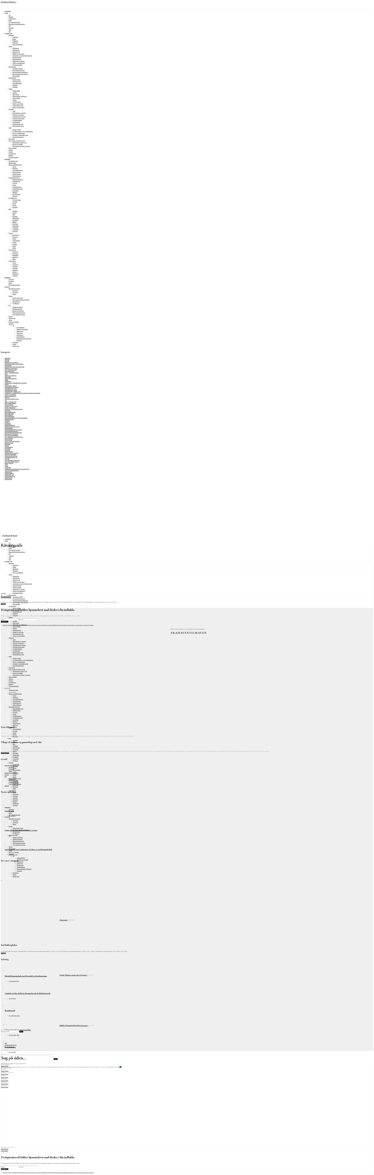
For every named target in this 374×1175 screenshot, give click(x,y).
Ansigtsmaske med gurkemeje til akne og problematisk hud (28, 849)
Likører (14, 100)
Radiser (14, 272)
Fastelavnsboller (17, 65)
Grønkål (14, 268)
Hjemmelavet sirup (18, 126)
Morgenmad (12, 67)
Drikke (10, 89)
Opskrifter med (13, 161)
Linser (14, 166)
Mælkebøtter (16, 181)
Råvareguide (12, 163)
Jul (9, 15)
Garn (10, 30)
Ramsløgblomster (17, 179)
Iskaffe (14, 92)
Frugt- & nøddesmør (18, 133)
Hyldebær (15, 227)
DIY (10, 26)
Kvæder (14, 244)
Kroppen (11, 281)
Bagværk (11, 35)
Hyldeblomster (16, 187)
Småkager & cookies (18, 61)
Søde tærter (16, 52)
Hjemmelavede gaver (18, 313)
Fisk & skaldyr (13, 148)
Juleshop (19, 340)
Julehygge (19, 333)
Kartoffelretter (17, 83)
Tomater (15, 276)
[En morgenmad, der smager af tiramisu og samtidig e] (28, 651)
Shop (6, 13)
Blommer (15, 257)
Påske (14, 344)
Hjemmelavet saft (17, 105)
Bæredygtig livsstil (18, 311)
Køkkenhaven (9, 419)
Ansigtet (11, 279)
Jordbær (14, 211)
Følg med (5, 1151)
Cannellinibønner (17, 170)
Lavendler (15, 190)
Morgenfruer (16, 194)
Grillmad (14, 85)
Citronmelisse (16, 200)
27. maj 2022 (12, 1052)
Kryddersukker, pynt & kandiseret (22, 131)
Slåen (14, 259)
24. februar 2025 (13, 835)
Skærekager (16, 50)
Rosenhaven (16, 301)
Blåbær (14, 222)
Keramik (11, 28)
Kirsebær (15, 220)
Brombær (15, 224)
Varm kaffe (15, 94)
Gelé (13, 111)
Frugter (11, 233)
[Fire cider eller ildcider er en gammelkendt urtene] (187, 651)
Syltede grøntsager (18, 118)
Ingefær (14, 202)
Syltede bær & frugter (19, 116)
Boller (14, 39)
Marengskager (16, 59)
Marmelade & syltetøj (19, 113)
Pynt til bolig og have (18, 314)
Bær (10, 209)
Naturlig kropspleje (14, 288)
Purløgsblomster (17, 189)
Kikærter (15, 168)
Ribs (13, 215)
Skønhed (8, 277)
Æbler (14, 248)
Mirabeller (15, 255)
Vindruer (15, 231)
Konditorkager (16, 57)
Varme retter (16, 80)
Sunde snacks (16, 129)
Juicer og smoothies (18, 107)
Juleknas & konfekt (22, 329)
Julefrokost (19, 335)
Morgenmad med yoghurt (20, 74)
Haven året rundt (17, 298)
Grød (6, 380)
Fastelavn (15, 342)
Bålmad (11, 155)
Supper (11, 152)
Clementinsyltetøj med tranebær (18, 1030)
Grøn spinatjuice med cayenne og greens (21, 830)
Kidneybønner (16, 176)
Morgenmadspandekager (20, 72)
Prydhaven (15, 303)
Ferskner (15, 252)
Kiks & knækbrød (17, 44)
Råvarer (11, 17)
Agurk (14, 263)
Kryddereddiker (17, 120)
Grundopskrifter (14, 157)
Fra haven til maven (8, 2)
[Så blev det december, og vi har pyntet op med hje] (240, 651)
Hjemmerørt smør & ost (19, 142)
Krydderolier (16, 122)
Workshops (12, 318)
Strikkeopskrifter (17, 307)
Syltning (11, 109)
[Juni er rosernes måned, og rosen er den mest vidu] (293, 651)
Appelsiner (15, 235)
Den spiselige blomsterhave (20, 300)
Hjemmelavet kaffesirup (19, 96)
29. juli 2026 (12, 816)
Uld (10, 31)
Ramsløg (15, 207)
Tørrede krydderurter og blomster (17, 469)
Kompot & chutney (18, 115)
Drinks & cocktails (17, 104)
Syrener (14, 183)
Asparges (15, 264)
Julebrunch (19, 331)
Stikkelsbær (16, 218)
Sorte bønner (16, 172)
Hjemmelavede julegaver (23, 338)
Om (6, 1043)
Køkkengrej (12, 18)
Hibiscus (15, 196)
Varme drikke (16, 98)
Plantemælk (16, 76)
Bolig (10, 20)
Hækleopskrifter (17, 309)
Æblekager (15, 48)
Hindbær (15, 216)
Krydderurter (13, 198)
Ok (120, 1067)
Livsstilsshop (9, 1047)
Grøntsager (12, 261)
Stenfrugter (12, 250)
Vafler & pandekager (18, 63)
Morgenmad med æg (18, 70)
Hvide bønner (16, 174)
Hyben (14, 242)
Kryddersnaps (16, 102)
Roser (14, 185)
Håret (10, 283)
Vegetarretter (16, 81)
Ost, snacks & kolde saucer (17, 141)
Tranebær (15, 229)
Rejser (10, 316)
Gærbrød (15, 37)
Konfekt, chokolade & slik (20, 135)
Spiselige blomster (18, 137)
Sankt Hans (15, 346)
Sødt (10, 128)
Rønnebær (15, 226)
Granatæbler (16, 240)
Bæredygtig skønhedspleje (17, 24)
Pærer (14, 246)
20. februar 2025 (13, 854)
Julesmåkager (20, 327)
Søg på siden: (4, 1029)
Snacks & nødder (17, 144)
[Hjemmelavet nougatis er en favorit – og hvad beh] (81, 651)
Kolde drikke (16, 91)
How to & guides (14, 322)
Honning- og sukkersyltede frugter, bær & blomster (22, 393)
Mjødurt (14, 192)
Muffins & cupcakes (18, 54)
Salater (11, 150)
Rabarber (15, 270)
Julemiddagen (20, 337)
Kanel (14, 203)
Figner (14, 239)
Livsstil (7, 287)
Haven (10, 296)
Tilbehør (15, 87)
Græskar (15, 266)
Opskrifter (8, 33)
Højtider (11, 324)
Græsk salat (9, 811)
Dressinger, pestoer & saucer (21, 146)
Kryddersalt (12, 153)
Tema (10, 320)
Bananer (15, 237)
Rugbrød (15, 43)
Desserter (12, 139)
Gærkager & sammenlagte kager (22, 55)
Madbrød (15, 41)
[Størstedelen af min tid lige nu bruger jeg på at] (346, 651)
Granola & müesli (17, 68)
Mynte (14, 205)
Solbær (14, 213)
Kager (10, 46)
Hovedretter (12, 78)
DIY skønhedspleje (14, 22)
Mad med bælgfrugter (15, 165)
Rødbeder (15, 274)
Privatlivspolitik (11, 1045)
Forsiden (8, 11)
